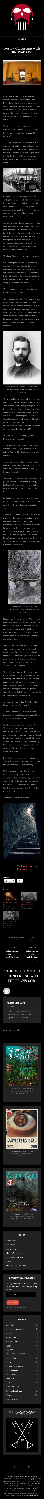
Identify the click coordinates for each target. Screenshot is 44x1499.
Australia (10, 1325)
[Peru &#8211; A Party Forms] (11, 915)
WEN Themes (34, 1495)
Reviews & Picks (12, 1387)
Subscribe (13, 1302)
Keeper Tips (11, 1358)
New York (10, 1378)
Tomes (9, 1395)
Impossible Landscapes (15, 1354)
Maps (8, 1261)
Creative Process (13, 1341)
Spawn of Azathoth (14, 1391)
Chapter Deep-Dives (14, 1257)
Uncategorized (12, 1399)
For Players (10, 1245)
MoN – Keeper (12, 1370)
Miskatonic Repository (15, 1366)
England (9, 1350)
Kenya (8, 1362)
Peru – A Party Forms (10, 921)
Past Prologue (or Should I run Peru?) (27, 903)
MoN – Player (11, 1374)
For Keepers (11, 1249)
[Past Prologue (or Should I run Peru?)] (29, 896)
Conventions (11, 1337)
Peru (33, 938)
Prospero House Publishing (28, 1476)
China (8, 1333)
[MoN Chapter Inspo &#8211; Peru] (11, 896)
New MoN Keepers (14, 1253)
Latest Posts (11, 1241)
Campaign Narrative (18, 938)
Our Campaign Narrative (16, 1265)
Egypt (8, 1345)
